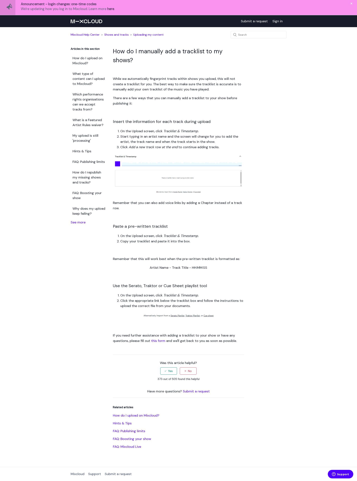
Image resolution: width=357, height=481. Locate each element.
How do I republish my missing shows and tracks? (87, 177)
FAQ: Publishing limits (89, 162)
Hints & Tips (82, 151)
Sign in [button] (277, 21)
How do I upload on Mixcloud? (87, 60)
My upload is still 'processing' (85, 138)
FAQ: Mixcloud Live (127, 446)
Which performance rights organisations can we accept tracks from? (88, 102)
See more (78, 222)
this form (158, 341)
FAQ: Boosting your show (87, 195)
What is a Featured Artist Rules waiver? (88, 122)
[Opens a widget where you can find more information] (340, 474)
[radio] (168, 371)
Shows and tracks (116, 35)
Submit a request (254, 21)
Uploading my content (148, 35)
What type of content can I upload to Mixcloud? (89, 79)
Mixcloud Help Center (85, 35)
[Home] (86, 21)
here (110, 9)
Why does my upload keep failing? (89, 211)
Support (94, 474)
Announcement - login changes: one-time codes (59, 4)
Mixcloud (77, 474)
